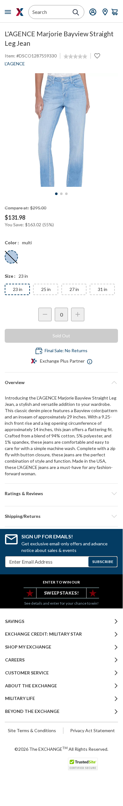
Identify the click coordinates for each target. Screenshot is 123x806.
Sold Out (61, 335)
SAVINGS (14, 621)
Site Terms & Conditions (32, 730)
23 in (17, 289)
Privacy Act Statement (92, 730)
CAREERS (15, 659)
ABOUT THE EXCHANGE (31, 685)
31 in (102, 289)
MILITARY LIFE (20, 698)
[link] (75, 56)
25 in (46, 289)
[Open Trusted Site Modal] (83, 764)
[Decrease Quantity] (45, 314)
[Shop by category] (9, 12)
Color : (12, 242)
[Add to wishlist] (97, 56)
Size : (10, 276)
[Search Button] (76, 12)
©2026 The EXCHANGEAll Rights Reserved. (61, 749)
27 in (74, 289)
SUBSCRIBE (102, 561)
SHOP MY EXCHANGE (28, 646)
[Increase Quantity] (77, 314)
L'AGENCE (15, 63)
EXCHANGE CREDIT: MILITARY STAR (43, 634)
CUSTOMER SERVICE (27, 672)
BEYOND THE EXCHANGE (32, 711)
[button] (61, 493)
